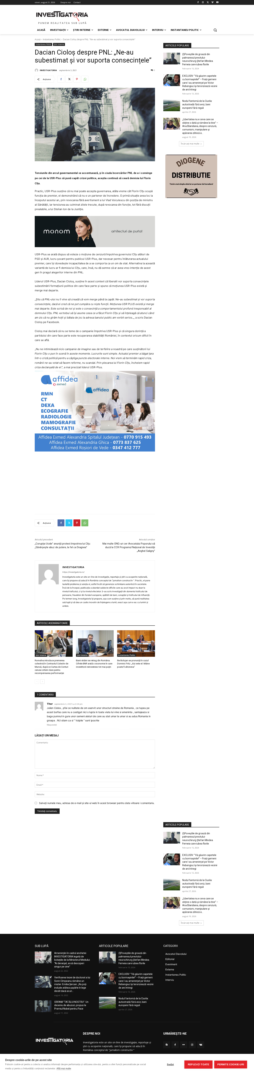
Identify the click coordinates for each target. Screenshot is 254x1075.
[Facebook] (198, 3)
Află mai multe (64, 1068)
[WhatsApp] (84, 79)
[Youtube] (217, 3)
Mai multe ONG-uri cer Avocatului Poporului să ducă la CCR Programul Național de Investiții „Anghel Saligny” (128, 547)
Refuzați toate (198, 1064)
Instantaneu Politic (52, 39)
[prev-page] (37, 681)
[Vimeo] (212, 3)
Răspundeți (52, 725)
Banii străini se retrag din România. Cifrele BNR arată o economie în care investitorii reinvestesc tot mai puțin (94, 663)
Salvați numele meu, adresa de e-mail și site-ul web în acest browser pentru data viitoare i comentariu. (96, 803)
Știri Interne (59, 44)
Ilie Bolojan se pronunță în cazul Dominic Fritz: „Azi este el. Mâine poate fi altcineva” (133, 663)
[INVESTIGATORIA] (37, 70)
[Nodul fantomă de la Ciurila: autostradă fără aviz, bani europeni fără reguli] (171, 105)
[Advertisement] (95, 481)
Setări (170, 1064)
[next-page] (42, 681)
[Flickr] (183, 1044)
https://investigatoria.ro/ (73, 572)
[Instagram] (203, 3)
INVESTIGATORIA (48, 70)
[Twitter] (208, 3)
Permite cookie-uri (230, 1064)
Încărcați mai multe (190, 143)
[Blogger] (166, 1044)
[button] (215, 30)
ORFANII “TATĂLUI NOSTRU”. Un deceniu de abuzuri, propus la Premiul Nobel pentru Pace (71, 1005)
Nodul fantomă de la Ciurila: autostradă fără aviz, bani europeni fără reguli (197, 104)
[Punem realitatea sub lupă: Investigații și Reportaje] (62, 16)
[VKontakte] (200, 1044)
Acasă (38, 39)
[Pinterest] (76, 79)
